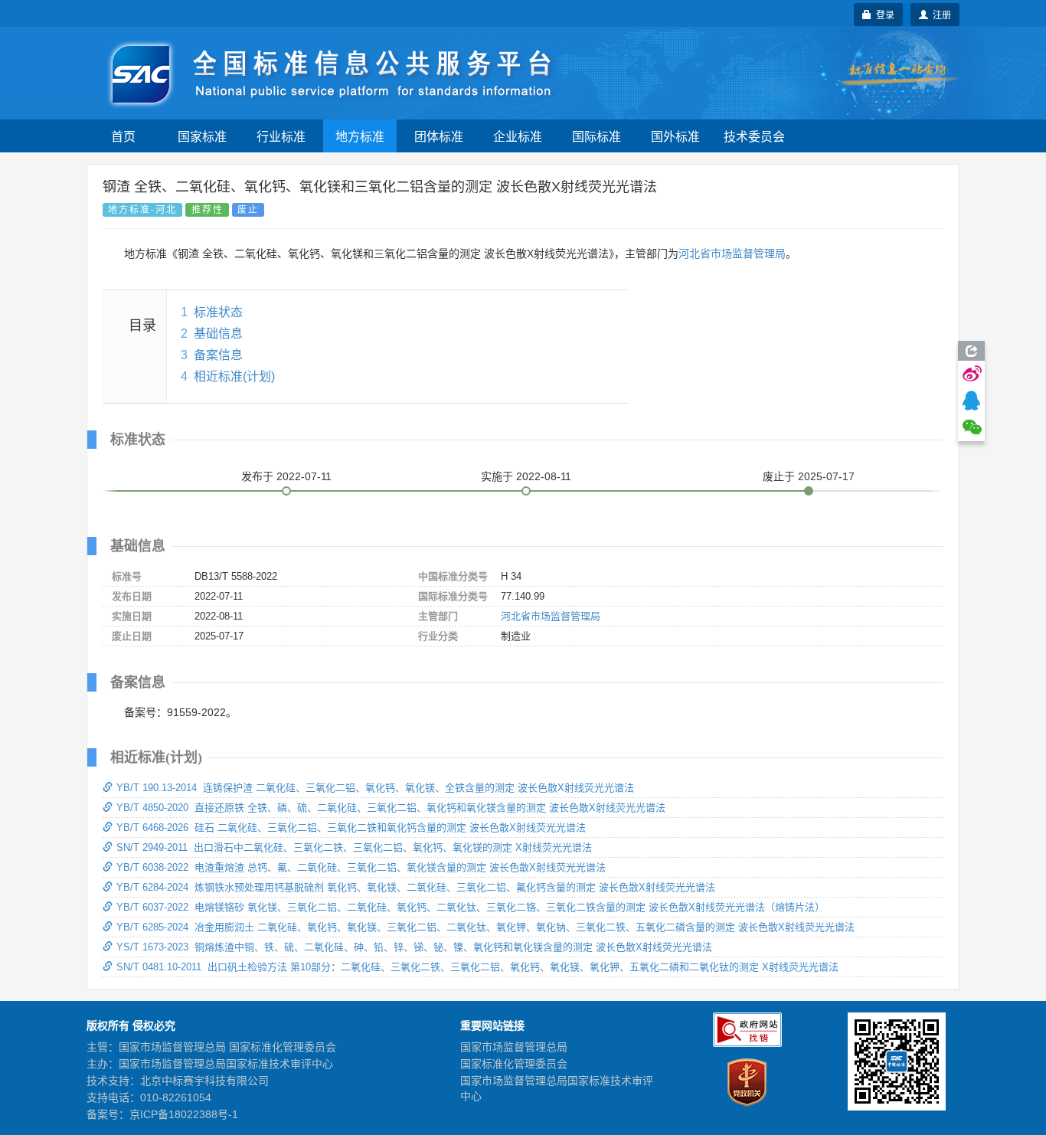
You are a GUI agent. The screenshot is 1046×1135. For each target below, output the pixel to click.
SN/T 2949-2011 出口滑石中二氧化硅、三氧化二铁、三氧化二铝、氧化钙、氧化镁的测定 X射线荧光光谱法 (354, 847)
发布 (286, 476)
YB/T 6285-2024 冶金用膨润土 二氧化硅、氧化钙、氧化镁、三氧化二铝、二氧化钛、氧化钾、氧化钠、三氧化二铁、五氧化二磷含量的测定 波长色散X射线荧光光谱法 (485, 927)
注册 (939, 14)
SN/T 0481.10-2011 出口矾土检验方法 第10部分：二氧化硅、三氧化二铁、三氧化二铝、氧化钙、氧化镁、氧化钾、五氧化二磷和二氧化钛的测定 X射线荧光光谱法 (477, 967)
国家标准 (202, 136)
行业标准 (281, 136)
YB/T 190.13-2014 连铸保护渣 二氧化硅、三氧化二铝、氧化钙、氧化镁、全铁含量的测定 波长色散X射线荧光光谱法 (375, 787)
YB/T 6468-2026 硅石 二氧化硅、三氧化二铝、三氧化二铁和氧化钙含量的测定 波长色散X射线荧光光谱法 (351, 827)
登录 (882, 14)
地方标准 (359, 136)
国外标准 (675, 136)
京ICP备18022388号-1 (183, 1114)
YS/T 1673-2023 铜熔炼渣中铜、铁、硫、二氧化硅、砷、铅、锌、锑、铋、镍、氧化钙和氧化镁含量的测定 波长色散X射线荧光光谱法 (414, 947)
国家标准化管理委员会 (513, 1064)
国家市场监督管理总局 (513, 1047)
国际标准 (596, 136)
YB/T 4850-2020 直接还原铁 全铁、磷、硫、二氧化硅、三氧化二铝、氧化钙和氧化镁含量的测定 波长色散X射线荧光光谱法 (390, 807)
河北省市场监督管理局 (732, 253)
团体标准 (438, 136)
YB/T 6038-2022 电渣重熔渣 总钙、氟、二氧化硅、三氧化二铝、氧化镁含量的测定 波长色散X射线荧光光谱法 (361, 867)
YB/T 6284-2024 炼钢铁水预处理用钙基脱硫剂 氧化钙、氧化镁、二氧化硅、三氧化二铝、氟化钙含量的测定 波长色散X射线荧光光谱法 (415, 887)
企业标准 (517, 136)
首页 (123, 136)
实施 (526, 476)
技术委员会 (754, 136)
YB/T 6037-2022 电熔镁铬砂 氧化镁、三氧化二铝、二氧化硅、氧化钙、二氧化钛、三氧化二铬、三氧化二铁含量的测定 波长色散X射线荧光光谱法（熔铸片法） (470, 907)
